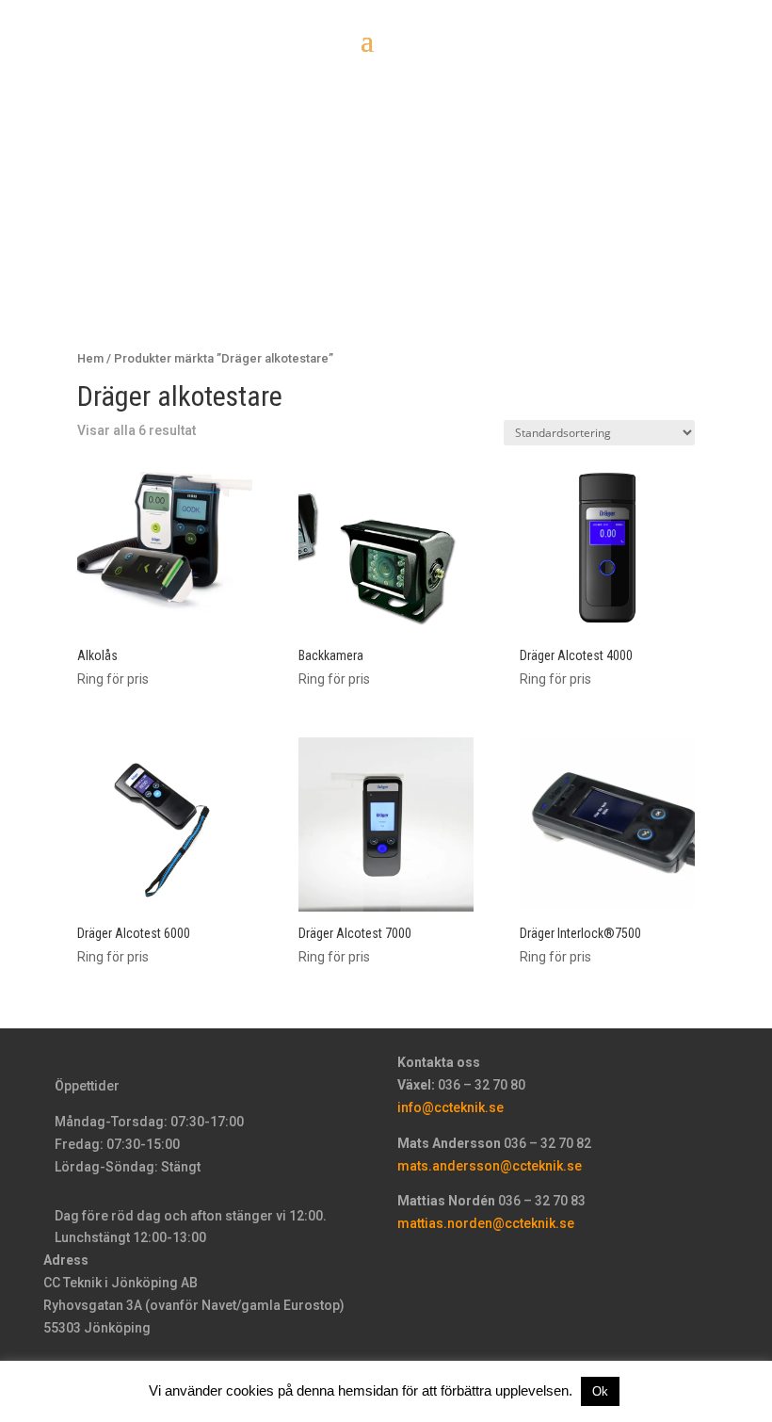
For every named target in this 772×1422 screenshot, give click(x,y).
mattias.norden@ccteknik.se (485, 1223)
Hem (90, 358)
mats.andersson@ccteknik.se (489, 1165)
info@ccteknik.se (450, 1107)
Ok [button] (600, 1391)
